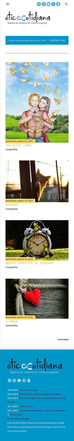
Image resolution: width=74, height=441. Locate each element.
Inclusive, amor (18, 145)
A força (12, 321)
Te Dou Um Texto (26, 406)
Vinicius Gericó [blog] (28, 390)
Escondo (12, 204)
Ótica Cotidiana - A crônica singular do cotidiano (40, 394)
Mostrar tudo (57, 40)
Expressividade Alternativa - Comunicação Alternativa (43, 410)
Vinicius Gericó (16, 414)
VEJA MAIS (63, 339)
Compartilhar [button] (12, 149)
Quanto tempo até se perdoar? (30, 263)
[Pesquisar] (66, 4)
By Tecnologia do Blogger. (18, 419)
